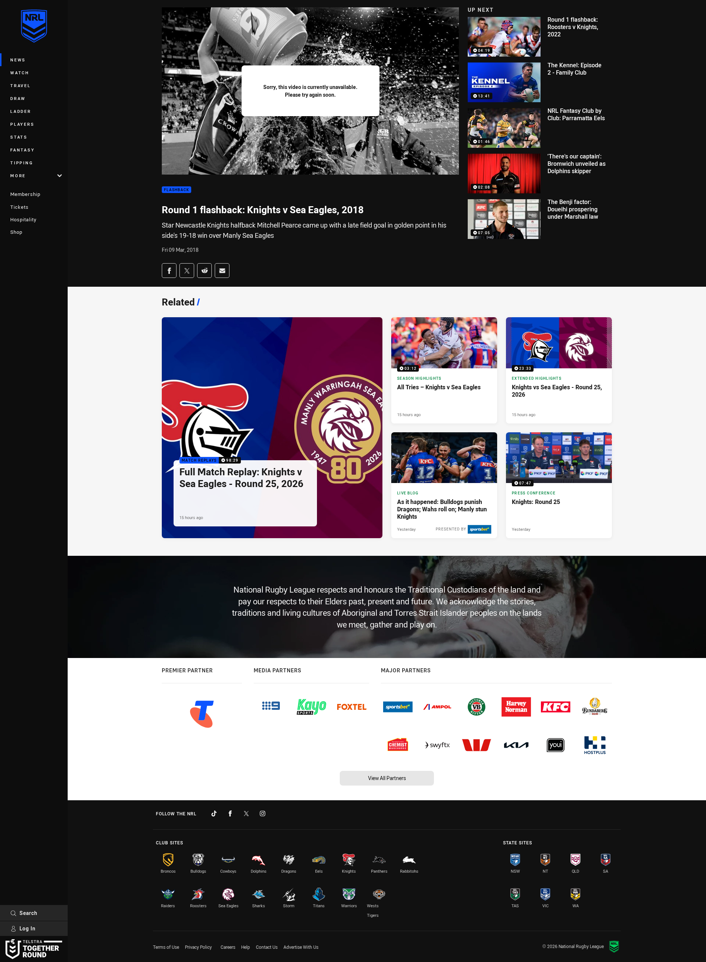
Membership (25, 194)
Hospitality (23, 219)
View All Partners (387, 778)
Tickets (19, 207)
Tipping (21, 162)
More (18, 175)
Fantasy (22, 150)
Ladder (20, 111)
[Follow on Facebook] (230, 813)
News (18, 59)
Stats (19, 137)
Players (22, 124)
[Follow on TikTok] (214, 813)
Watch (19, 72)
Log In (27, 928)
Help (245, 947)
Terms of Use (166, 947)
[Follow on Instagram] (262, 813)
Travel (20, 85)
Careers (228, 947)
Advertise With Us (301, 947)
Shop (16, 232)
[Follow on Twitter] (246, 813)
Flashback (176, 189)
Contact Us (267, 947)
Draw (18, 98)
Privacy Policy (198, 947)
